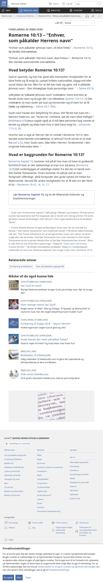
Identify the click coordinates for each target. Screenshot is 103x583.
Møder (72, 478)
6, (15, 128)
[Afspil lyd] (87, 16)
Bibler (39, 455)
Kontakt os (74, 470)
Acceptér (8, 577)
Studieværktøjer (43, 487)
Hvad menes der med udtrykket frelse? (44, 339)
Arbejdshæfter (43, 479)
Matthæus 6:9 (17, 120)
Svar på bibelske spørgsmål (15, 455)
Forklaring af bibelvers (25, 16)
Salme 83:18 (86, 88)
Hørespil (40, 507)
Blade (39, 475)
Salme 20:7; (43, 106)
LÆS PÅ (58, 22)
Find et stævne (60, 522)
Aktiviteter (74, 490)
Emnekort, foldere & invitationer (50, 467)
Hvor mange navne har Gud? (38, 304)
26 (19, 128)
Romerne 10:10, (27, 184)
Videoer (40, 499)
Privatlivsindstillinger (58, 569)
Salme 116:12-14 (76, 98)
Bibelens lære (7, 16)
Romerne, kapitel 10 (21, 161)
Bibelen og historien (12, 495)
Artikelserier (42, 471)
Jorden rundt (75, 498)
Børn (6, 483)
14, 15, (41, 184)
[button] (28, 10)
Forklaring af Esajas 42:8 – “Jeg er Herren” (46, 323)
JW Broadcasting (44, 495)
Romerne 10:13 (83, 48)
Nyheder (73, 450)
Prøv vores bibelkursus (34, 374)
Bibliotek (40, 450)
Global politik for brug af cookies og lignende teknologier (66, 566)
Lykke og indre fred (12, 471)
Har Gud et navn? (31, 285)
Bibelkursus (9, 463)
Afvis (19, 577)
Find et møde (35, 522)
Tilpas (28, 577)
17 (47, 184)
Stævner (73, 486)
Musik (39, 503)
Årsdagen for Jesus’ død (79, 482)
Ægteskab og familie (12, 475)
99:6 (53, 106)
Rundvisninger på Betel (79, 474)
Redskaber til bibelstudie (36, 355)
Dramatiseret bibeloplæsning (48, 511)
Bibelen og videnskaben (13, 491)
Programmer (42, 483)
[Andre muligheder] (99, 16)
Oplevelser (74, 494)
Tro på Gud (8, 487)
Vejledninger (42, 491)
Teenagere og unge (12, 479)
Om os (72, 457)
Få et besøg (74, 466)
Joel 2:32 (18, 142)
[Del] (93, 16)
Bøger (39, 459)
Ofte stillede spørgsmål (79, 462)
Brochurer (41, 463)
